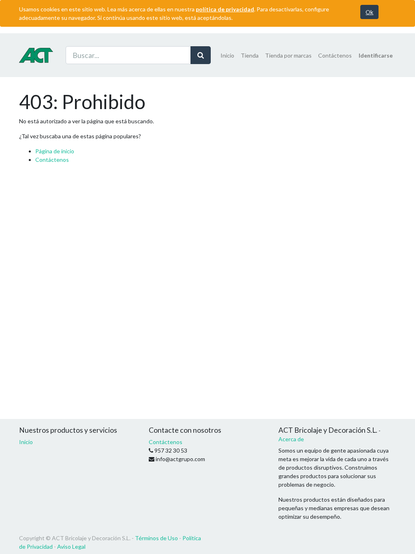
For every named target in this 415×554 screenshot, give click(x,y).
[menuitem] (227, 55)
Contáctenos (52, 159)
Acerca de (291, 439)
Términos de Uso (156, 538)
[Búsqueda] (200, 55)
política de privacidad (225, 9)
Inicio (26, 441)
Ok (369, 12)
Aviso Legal (71, 546)
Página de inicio (54, 151)
